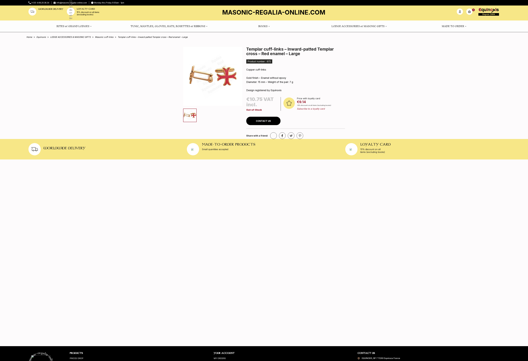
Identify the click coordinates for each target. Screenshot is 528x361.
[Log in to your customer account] (460, 12)
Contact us (263, 121)
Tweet (291, 136)
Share (282, 136)
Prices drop (76, 358)
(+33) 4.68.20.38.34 (40, 3)
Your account (224, 353)
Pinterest (300, 136)
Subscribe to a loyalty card (311, 108)
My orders (220, 358)
